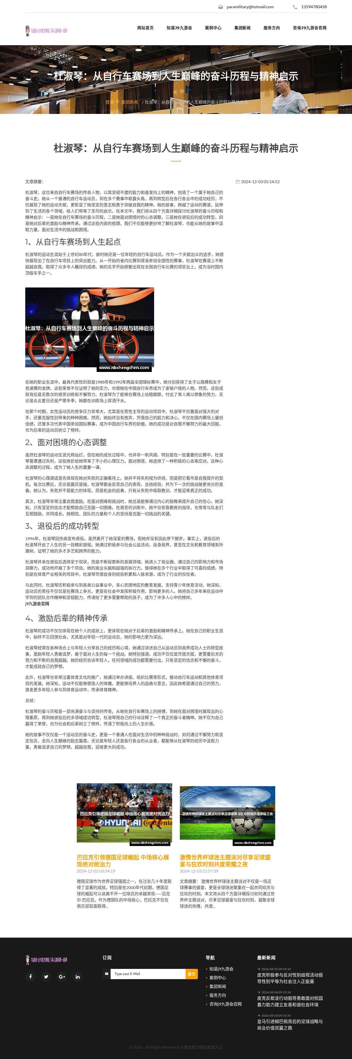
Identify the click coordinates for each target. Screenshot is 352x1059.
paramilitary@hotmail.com (250, 6)
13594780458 (314, 6)
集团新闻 (129, 101)
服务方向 (217, 995)
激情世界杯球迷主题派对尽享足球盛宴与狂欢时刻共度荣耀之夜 (225, 861)
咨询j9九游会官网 (225, 1003)
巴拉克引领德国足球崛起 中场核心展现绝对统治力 (123, 861)
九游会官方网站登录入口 (201, 1047)
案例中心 (217, 977)
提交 (192, 974)
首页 (109, 101)
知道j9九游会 (221, 968)
